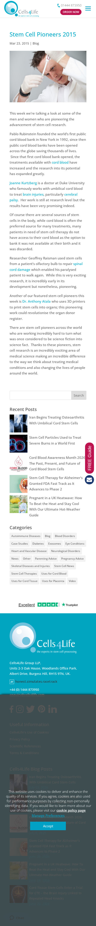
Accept (48, 826)
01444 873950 (71, 5)
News (15, 558)
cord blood (60, 162)
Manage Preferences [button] (48, 815)
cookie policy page (71, 810)
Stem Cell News (64, 566)
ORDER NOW (71, 12)
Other (27, 558)
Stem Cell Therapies (24, 573)
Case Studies (19, 543)
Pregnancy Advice (72, 558)
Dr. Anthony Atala (36, 301)
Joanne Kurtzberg (23, 183)
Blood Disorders (65, 536)
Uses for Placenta (53, 581)
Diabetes (38, 543)
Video (72, 581)
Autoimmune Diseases (25, 536)
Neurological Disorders (65, 551)
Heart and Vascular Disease (29, 551)
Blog (36, 43)
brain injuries (33, 194)
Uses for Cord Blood (53, 573)
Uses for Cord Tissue (24, 581)
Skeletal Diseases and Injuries (30, 566)
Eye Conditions (74, 543)
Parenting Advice (46, 558)
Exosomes (54, 543)
